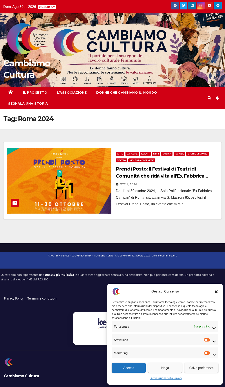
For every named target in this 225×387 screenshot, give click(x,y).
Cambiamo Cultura (21, 375)
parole (179, 154)
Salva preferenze (201, 368)
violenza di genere (142, 160)
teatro (121, 160)
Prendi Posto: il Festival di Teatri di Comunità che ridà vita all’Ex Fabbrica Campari (160, 176)
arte (120, 154)
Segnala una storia (28, 103)
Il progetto (35, 92)
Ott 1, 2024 (128, 184)
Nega (165, 368)
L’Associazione (72, 92)
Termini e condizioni (42, 298)
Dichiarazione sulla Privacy (166, 378)
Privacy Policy (14, 298)
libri (156, 154)
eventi (145, 154)
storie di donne (197, 154)
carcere (132, 154)
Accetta (128, 368)
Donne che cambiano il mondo (126, 92)
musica (167, 154)
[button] (216, 291)
